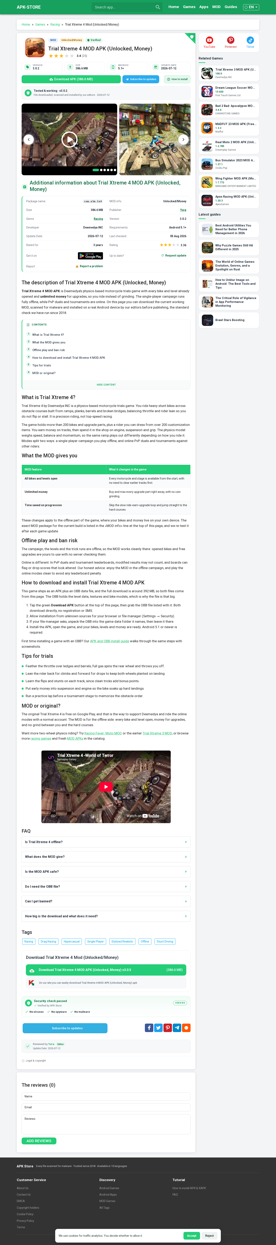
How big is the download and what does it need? (61, 916)
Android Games (109, 1188)
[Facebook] (149, 1028)
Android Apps (108, 1194)
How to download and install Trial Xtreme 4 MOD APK (68, 358)
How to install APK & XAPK (189, 1188)
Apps (203, 6)
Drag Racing (48, 941)
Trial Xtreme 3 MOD (157, 733)
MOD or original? (44, 373)
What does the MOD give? (45, 857)
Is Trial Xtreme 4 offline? (44, 842)
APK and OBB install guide (109, 641)
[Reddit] (186, 1028)
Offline (145, 941)
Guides (231, 6)
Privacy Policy (25, 1220)
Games (189, 6)
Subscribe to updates (143, 79)
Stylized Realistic (122, 941)
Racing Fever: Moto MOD (103, 733)
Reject (209, 1235)
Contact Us (24, 1194)
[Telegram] (177, 1028)
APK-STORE (29, 7)
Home (174, 6)
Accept (191, 1235)
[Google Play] (90, 256)
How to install (180, 79)
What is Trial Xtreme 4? (48, 335)
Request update (175, 255)
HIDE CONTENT (106, 384)
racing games (41, 738)
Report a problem (91, 266)
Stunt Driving (165, 941)
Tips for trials (41, 365)
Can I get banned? (38, 901)
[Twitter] (158, 1028)
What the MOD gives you (48, 342)
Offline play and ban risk (48, 350)
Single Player (95, 941)
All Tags (104, 1207)
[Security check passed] (189, 38)
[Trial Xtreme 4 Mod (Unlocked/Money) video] (69, 139)
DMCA (21, 1201)
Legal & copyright (36, 1060)
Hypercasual (72, 941)
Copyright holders (28, 1207)
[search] (158, 7)
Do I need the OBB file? (42, 886)
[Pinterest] (167, 1028)
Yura (183, 210)
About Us (22, 1188)
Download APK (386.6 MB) (73, 79)
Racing (98, 218)
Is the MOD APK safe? (42, 872)
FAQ (175, 1194)
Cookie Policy (25, 1214)
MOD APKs (75, 738)
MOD (216, 6)
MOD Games (107, 1201)
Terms (21, 1227)
